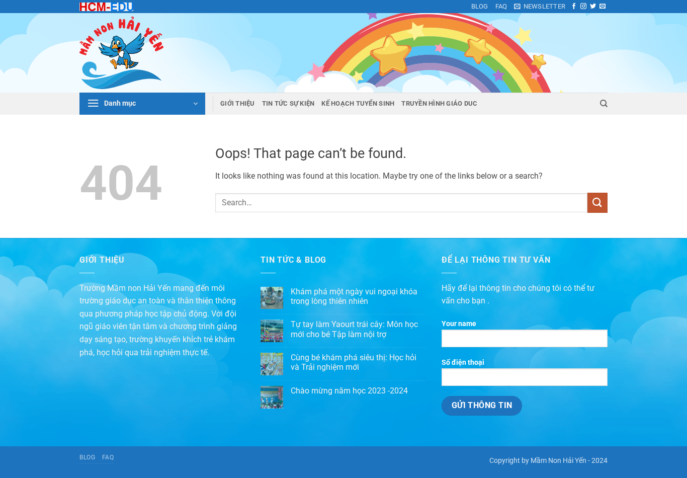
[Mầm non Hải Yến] (129, 53)
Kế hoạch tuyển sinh (357, 103)
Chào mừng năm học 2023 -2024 (349, 390)
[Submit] (597, 202)
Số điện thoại (463, 362)
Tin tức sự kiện (288, 103)
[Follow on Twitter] (593, 6)
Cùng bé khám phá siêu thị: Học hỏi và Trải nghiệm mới (353, 362)
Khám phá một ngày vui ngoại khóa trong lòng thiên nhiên (354, 296)
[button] (539, 6)
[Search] (604, 103)
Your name (459, 324)
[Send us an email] (602, 6)
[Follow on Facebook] (574, 6)
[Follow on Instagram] (583, 6)
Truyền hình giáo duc (439, 103)
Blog (479, 6)
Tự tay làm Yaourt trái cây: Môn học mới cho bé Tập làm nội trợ (354, 329)
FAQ (501, 6)
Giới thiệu (237, 103)
